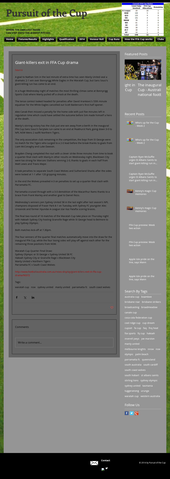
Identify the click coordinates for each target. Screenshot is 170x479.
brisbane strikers (151, 301)
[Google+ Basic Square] (136, 413)
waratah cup (22, 287)
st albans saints (150, 375)
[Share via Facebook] (16, 297)
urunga (145, 390)
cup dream (148, 322)
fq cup (141, 333)
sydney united (45, 287)
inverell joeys (132, 338)
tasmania (147, 385)
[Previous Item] (129, 69)
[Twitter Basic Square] (131, 413)
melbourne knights (135, 349)
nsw (33, 287)
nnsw (151, 349)
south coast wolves (99, 287)
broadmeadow (149, 307)
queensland (148, 359)
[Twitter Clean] (106, 468)
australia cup (132, 296)
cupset (128, 328)
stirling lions (131, 380)
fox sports (130, 333)
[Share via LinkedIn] (33, 297)
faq (145, 328)
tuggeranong (132, 390)
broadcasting (132, 307)
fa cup (137, 328)
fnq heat (153, 328)
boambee (146, 296)
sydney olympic (149, 380)
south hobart (132, 375)
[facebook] (103, 469)
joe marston (148, 338)
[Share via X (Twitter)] (24, 297)
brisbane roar (132, 301)
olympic (129, 354)
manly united (62, 287)
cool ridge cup (132, 322)
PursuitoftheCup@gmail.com (117, 463)
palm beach (141, 354)
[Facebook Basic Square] (126, 413)
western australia (150, 396)
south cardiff (150, 364)
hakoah (151, 333)
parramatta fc (79, 287)
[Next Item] (155, 69)
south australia (133, 364)
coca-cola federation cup (138, 317)
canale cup (131, 312)
